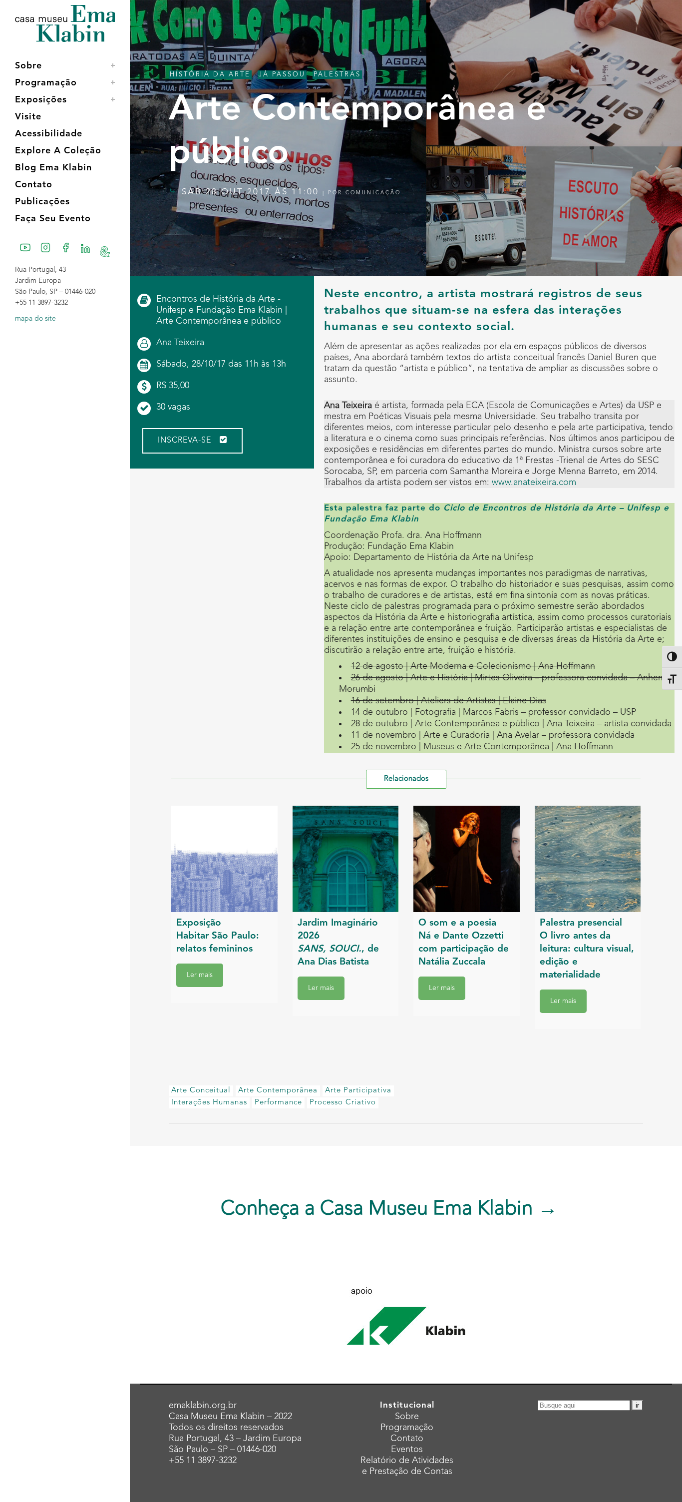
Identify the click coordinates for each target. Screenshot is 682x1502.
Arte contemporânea (278, 1090)
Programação (406, 1427)
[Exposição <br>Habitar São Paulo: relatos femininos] (224, 859)
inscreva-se (184, 441)
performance (278, 1102)
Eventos (407, 1449)
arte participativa (358, 1090)
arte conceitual (201, 1090)
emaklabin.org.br (203, 1405)
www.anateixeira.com (534, 482)
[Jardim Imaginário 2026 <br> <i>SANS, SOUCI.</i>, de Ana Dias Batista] (346, 859)
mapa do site (35, 318)
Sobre (407, 1416)
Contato (406, 1438)
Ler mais (200, 975)
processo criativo (343, 1102)
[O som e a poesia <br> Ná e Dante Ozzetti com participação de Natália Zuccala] (466, 859)
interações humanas (209, 1102)
